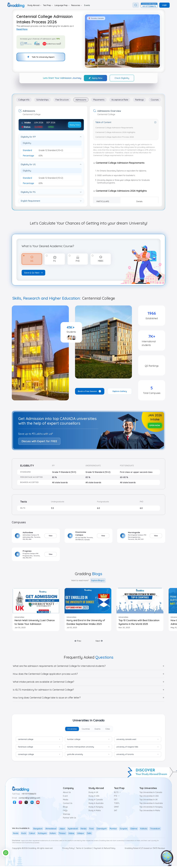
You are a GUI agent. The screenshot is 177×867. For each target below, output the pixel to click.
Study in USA (93, 796)
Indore (71, 833)
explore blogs (97, 580)
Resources (75, 5)
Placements (98, 99)
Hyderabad (73, 828)
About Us (67, 792)
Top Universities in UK (148, 799)
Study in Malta (94, 810)
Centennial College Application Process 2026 (114, 137)
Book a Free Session (87, 391)
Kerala (83, 828)
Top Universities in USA (149, 796)
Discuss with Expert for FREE (39, 441)
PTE (115, 796)
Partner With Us (69, 818)
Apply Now (97, 78)
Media (65, 799)
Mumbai (113, 828)
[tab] (72, 729)
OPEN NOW (154, 425)
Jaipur (62, 828)
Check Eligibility (122, 78)
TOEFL (117, 803)
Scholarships (42, 99)
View (50, 536)
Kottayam (42, 833)
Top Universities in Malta (149, 810)
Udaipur (80, 833)
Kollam (53, 833)
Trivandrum (155, 828)
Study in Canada (95, 799)
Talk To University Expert (43, 57)
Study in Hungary (95, 807)
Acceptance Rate (119, 99)
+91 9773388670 (29, 794)
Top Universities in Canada (150, 792)
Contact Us (67, 803)
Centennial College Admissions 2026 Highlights (115, 132)
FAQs (65, 810)
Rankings (139, 99)
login (164, 5)
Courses (155, 99)
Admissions (81, 99)
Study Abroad (33, 5)
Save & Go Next (32, 272)
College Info (23, 99)
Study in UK (93, 792)
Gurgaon (123, 828)
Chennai (133, 828)
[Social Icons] (14, 802)
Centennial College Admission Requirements (114, 127)
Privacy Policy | (68, 848)
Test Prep (47, 5)
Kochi (23, 833)
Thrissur (62, 833)
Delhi (89, 833)
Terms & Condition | (84, 848)
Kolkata (143, 828)
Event (65, 796)
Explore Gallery (120, 391)
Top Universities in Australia (151, 803)
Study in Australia (95, 803)
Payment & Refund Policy (104, 848)
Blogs (65, 807)
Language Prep (61, 5)
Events (87, 5)
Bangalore (37, 828)
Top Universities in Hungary (150, 807)
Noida (15, 833)
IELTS (116, 792)
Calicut (32, 833)
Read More (21, 29)
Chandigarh (102, 828)
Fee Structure (62, 99)
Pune (91, 828)
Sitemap (66, 814)
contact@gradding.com (29, 798)
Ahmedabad (50, 828)
